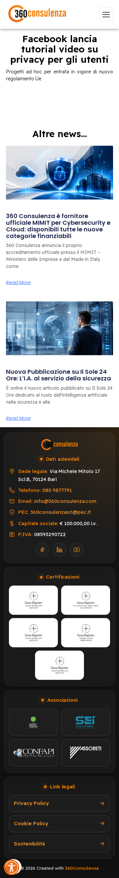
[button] (13, 866)
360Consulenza (82, 868)
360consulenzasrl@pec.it (60, 512)
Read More (18, 282)
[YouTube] (77, 550)
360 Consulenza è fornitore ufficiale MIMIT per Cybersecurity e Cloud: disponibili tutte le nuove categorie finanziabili (58, 226)
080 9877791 (57, 490)
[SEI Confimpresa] (85, 722)
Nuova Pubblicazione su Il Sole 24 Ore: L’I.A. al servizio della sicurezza (58, 374)
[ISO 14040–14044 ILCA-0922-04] (85, 600)
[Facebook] (42, 550)
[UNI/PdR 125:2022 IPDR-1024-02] (85, 632)
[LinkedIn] (59, 550)
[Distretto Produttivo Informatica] (33, 722)
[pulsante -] (106, 14)
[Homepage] (37, 14)
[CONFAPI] (33, 752)
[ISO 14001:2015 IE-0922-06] (59, 665)
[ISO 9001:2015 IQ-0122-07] (33, 600)
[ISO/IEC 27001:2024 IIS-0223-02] (33, 632)
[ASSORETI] (85, 752)
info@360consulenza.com (65, 501)
